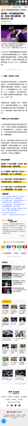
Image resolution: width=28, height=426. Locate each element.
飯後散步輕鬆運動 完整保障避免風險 (22, 351)
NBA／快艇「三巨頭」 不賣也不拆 (13, 324)
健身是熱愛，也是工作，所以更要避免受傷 (7, 379)
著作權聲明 (24, 396)
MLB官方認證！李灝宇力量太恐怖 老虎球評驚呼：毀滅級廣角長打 (7, 339)
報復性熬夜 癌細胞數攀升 (5, 325)
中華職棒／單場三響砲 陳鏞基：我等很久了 (14, 312)
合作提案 (20, 399)
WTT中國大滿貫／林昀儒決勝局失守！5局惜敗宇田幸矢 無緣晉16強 (14, 180)
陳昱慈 (4, 21)
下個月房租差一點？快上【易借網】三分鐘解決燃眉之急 (20, 379)
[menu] (26, 4)
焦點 (12, 4)
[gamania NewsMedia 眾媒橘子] (14, 412)
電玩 (20, 4)
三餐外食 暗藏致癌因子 (20, 339)
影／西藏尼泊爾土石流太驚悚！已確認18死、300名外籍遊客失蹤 (14, 363)
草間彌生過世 (5, 4)
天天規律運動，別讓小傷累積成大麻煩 (22, 312)
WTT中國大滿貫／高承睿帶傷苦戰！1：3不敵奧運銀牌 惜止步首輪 (14, 188)
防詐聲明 (3, 396)
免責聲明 (9, 396)
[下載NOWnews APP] (20, 1)
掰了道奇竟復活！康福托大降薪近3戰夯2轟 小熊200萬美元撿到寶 (5, 312)
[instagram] (11, 405)
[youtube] (19, 405)
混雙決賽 (23, 253)
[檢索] (23, 1)
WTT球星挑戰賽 (7, 253)
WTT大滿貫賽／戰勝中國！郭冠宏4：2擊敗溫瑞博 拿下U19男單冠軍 (14, 173)
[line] (15, 405)
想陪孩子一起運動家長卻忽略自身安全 (5, 364)
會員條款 (7, 399)
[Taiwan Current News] (16, 1)
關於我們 (14, 399)
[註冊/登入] (26, 1)
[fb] (7, 405)
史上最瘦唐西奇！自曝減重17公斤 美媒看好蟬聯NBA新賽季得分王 (14, 351)
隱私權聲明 (16, 396)
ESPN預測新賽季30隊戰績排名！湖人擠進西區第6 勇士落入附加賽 (22, 324)
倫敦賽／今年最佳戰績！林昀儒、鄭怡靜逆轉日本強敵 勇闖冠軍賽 (14, 165)
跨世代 (26, 7)
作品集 (22, 235)
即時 (16, 4)
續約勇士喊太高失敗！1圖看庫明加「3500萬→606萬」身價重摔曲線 (5, 351)
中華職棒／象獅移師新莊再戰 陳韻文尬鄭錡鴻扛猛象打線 (22, 363)
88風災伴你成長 (16, 7)
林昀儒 (16, 253)
